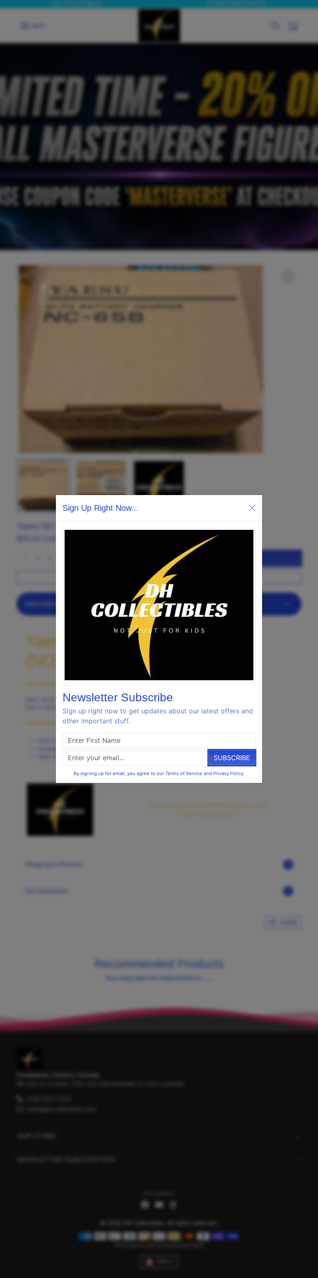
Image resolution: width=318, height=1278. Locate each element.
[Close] (252, 508)
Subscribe (232, 758)
